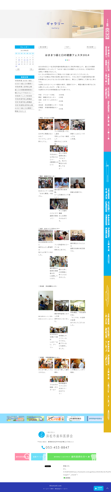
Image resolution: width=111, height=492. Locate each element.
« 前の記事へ (43, 47)
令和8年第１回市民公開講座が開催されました (31, 87)
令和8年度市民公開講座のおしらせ (27, 99)
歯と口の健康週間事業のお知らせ (27, 90)
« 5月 (18, 69)
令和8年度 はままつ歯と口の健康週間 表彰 (30, 80)
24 (19, 64)
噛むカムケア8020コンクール (25, 93)
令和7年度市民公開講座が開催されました (30, 102)
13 (27, 60)
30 (16, 66)
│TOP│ (67, 47)
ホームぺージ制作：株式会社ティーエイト (55, 488)
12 (24, 60)
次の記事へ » (91, 47)
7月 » (32, 69)
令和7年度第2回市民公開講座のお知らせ (29, 105)
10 (19, 60)
